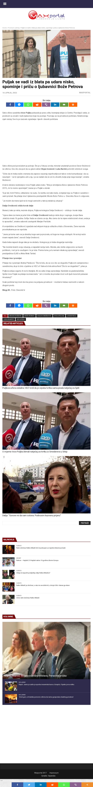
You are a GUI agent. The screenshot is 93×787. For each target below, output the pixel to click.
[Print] (73, 104)
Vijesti (18, 545)
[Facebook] (10, 104)
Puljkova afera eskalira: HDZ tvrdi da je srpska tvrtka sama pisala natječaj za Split (40, 388)
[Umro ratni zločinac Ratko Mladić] (8, 599)
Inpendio (51, 776)
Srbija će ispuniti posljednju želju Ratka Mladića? (33, 573)
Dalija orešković (44, 316)
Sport (18, 558)
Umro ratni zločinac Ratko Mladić (27, 598)
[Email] (64, 104)
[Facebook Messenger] (19, 104)
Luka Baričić (9, 319)
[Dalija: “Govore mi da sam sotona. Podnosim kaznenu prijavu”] (46, 484)
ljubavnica (71, 316)
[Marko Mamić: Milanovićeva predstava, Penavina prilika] (46, 650)
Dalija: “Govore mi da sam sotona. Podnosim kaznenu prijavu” (31, 515)
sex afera (21, 319)
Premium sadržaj (13, 28)
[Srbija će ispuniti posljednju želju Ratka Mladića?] (8, 574)
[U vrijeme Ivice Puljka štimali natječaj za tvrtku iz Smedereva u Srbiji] (46, 421)
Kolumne (22, 682)
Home (4, 28)
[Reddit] (37, 104)
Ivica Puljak (59, 316)
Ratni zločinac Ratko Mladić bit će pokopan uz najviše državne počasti (41, 548)
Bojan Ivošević (15, 316)
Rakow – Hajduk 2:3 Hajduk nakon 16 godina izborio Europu (37, 560)
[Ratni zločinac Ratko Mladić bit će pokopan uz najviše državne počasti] (8, 549)
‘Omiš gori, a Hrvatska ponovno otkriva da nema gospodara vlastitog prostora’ (46, 697)
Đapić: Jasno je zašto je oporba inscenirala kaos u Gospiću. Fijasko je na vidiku (46, 684)
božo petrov (29, 316)
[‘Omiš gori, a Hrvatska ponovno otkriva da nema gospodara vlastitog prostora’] (11, 698)
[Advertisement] (46, 143)
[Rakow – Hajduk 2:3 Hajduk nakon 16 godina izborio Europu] (8, 561)
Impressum (54, 773)
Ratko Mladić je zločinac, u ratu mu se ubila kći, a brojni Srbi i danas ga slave (43, 585)
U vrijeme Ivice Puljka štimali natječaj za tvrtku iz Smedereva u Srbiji (34, 451)
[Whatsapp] (28, 104)
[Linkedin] (55, 104)
